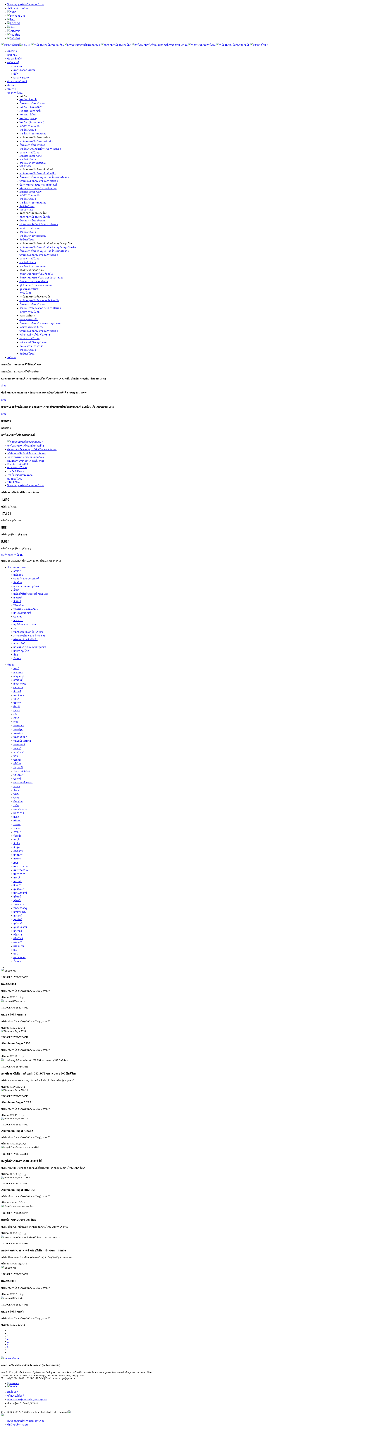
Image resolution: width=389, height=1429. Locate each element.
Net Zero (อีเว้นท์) (28, 114)
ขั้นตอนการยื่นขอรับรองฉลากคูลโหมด (39, 323)
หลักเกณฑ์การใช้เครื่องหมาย (34, 334)
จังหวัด (10, 664)
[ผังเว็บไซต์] (13, 38)
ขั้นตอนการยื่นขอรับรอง (32, 103)
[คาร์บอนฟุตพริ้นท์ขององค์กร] (47, 44)
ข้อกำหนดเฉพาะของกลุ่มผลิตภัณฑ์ (38, 184)
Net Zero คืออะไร (28, 99)
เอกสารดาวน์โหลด (29, 126)
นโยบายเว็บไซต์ (15, 1395)
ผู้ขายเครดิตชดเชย (29, 289)
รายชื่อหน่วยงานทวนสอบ (32, 133)
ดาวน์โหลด (25, 293)
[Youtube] (12, 1386)
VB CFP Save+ (26, 209)
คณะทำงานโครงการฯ (31, 346)
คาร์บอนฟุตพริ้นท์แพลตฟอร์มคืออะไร (39, 300)
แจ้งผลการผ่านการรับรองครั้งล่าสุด (38, 188)
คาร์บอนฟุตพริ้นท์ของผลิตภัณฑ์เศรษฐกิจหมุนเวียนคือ (47, 247)
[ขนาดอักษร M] (16, 15)
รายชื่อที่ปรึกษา (27, 130)
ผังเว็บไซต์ (12, 1392)
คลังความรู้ (13, 62)
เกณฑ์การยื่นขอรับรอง (31, 327)
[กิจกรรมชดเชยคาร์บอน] (201, 44)
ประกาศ (11, 89)
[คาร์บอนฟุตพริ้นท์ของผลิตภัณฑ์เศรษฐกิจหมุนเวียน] (160, 44)
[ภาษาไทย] (13, 34)
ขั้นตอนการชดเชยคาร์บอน (33, 281)
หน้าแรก (11, 357)
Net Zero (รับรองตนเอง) (31, 122)
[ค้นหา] (11, 12)
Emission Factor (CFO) (30, 156)
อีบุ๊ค (15, 74)
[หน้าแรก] (10, 44)
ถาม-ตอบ (12, 55)
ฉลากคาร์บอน (14, 93)
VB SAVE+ (25, 166)
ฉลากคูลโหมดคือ (28, 319)
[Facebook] (13, 1383)
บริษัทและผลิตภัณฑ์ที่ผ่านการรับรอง (38, 181)
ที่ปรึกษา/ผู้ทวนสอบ (17, 8)
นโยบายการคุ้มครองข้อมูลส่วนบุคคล (27, 1399)
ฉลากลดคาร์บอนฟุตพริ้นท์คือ (34, 217)
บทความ (18, 66)
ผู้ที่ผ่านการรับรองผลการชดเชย (35, 285)
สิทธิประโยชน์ (26, 206)
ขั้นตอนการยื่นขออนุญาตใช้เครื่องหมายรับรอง (44, 177)
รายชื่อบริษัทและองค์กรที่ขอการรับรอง (40, 149)
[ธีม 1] (11, 19)
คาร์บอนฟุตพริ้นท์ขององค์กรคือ (36, 141)
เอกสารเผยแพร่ (21, 77)
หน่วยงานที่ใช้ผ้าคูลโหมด (32, 342)
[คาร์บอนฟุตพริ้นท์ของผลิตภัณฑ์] (82, 44)
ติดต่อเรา (12, 51)
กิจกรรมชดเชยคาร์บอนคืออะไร (36, 274)
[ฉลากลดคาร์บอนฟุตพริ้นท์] (116, 44)
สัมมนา (11, 85)
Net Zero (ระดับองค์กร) (31, 107)
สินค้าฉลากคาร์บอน (24, 70)
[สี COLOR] (13, 23)
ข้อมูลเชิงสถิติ (14, 58)
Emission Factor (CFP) (30, 191)
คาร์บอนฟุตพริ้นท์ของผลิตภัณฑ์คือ (37, 173)
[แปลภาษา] (13, 31)
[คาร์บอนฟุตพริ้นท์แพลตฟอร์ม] (233, 44)
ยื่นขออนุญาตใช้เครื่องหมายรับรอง (25, 4)
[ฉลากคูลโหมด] (259, 44)
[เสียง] (11, 27)
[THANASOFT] (2, 1415)
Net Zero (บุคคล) (28, 118)
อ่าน (3, 385)
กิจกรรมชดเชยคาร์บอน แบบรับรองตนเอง (41, 277)
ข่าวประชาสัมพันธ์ (17, 81)
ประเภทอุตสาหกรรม (18, 567)
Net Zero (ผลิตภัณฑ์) (30, 111)
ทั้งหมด (17, 658)
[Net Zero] (25, 44)
